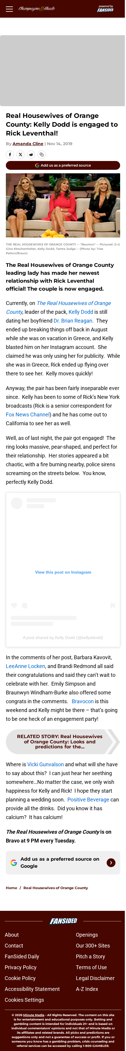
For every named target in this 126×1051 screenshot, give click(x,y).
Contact (14, 945)
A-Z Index (87, 989)
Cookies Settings (24, 1000)
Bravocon (83, 701)
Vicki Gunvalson (45, 764)
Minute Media (33, 1015)
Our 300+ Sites (93, 945)
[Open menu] (9, 8)
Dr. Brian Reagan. (74, 321)
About (12, 935)
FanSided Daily (22, 956)
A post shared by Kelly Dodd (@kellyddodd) (63, 637)
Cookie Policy (20, 978)
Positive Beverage (88, 799)
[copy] (42, 154)
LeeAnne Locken (25, 666)
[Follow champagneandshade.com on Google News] (111, 862)
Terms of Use (91, 967)
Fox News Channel (28, 414)
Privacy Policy (21, 967)
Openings (87, 935)
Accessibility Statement (32, 989)
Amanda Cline (28, 143)
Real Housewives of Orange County (55, 888)
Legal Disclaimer (95, 978)
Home (11, 888)
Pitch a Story (90, 956)
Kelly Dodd (81, 312)
